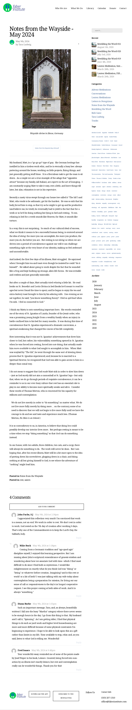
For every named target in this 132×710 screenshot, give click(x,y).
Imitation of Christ (111, 153)
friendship (100, 211)
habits (115, 211)
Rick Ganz (96, 113)
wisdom (106, 265)
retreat (118, 249)
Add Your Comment (46, 507)
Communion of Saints (97, 141)
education (98, 203)
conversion (103, 195)
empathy (104, 203)
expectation (104, 207)
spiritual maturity (116, 253)
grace (105, 211)
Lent (119, 157)
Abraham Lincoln (96, 132)
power (113, 236)
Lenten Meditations (101, 97)
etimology (94, 207)
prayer (93, 241)
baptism (94, 191)
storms (93, 257)
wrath (102, 270)
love (98, 228)
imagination (100, 220)
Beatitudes (111, 132)
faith (116, 207)
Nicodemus (102, 161)
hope (116, 216)
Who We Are (61, 8)
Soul (120, 170)
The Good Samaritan (107, 174)
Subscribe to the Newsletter (66, 696)
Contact (122, 8)
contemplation (95, 195)
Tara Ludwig (98, 117)
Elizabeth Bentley (96, 145)
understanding (95, 265)
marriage (108, 228)
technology (111, 257)
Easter (115, 141)
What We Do (77, 8)
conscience (114, 191)
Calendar (102, 8)
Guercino (94, 153)
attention (109, 186)
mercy (113, 228)
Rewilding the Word (101, 109)
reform (101, 245)
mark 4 (103, 228)
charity (108, 191)
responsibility (109, 249)
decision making (100, 199)
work (116, 265)
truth (114, 261)
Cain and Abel (99, 136)
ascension (98, 186)
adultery (114, 182)
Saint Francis (110, 170)
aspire (103, 186)
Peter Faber (106, 166)
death (93, 199)
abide (109, 182)
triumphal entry (108, 261)
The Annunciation (96, 174)
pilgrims (103, 236)
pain (99, 236)
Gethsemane (106, 149)
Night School (109, 161)
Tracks (95, 120)
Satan (116, 170)
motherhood (95, 232)
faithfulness (111, 207)
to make (101, 261)
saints (27, 480)
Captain (106, 136)
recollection (95, 245)
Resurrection (102, 170)
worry (93, 270)
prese (103, 241)
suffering (98, 257)
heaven (98, 216)
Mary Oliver (95, 161)
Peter (111, 166)
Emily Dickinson (106, 145)
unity (101, 265)
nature (116, 232)
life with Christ (107, 224)
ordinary (94, 236)
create (114, 195)
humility (94, 220)
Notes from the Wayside (31, 476)
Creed (111, 141)
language (115, 220)
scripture (98, 253)
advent (119, 182)
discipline (115, 199)
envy (118, 203)
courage (109, 195)
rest (21, 480)
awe (121, 186)
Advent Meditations (101, 90)
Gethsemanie (113, 149)
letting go (100, 224)
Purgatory (116, 166)
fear (120, 207)
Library (90, 8)
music (100, 232)
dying (93, 203)
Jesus (118, 153)
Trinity (110, 178)
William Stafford (96, 182)
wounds (98, 270)
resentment (102, 249)
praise (117, 236)
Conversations (99, 93)
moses (118, 228)
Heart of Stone (101, 153)
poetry (108, 236)
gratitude (110, 211)
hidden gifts (105, 216)
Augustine (104, 132)
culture (119, 195)
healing (93, 216)
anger (93, 186)
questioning (113, 241)
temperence (118, 257)
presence (98, 241)
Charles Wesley (113, 136)
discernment (108, 199)
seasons (103, 253)
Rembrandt (95, 170)
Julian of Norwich (105, 157)
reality (119, 241)
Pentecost (99, 166)
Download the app (39, 694)
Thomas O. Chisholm (101, 178)
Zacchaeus (104, 182)
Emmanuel (114, 145)
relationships (107, 245)
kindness (110, 220)
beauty (98, 191)
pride (107, 241)
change (103, 191)
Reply (78, 538)
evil (99, 207)
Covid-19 (106, 141)
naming (111, 232)
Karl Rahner (114, 157)
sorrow (108, 253)
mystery (105, 232)
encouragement (112, 203)
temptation (94, 261)
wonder (112, 265)
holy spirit (111, 216)
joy (105, 220)
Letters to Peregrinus (102, 101)
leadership (94, 224)
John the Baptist (96, 157)
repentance (94, 249)
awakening (115, 186)
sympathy (104, 257)
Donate (112, 8)
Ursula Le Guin (117, 178)
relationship (115, 245)
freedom (94, 211)
